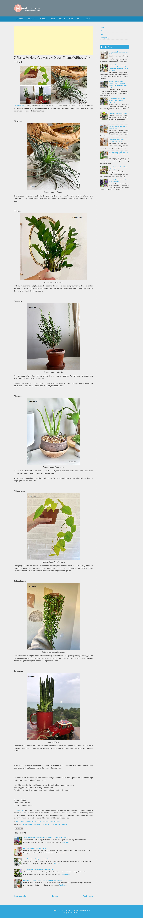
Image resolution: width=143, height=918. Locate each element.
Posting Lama (88, 896)
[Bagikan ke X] (20, 829)
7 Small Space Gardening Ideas (118, 113)
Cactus (18, 821)
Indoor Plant (53, 821)
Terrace (62, 19)
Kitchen (52, 19)
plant (58, 821)
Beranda (55, 896)
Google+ (47, 824)
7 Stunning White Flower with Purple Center (38, 870)
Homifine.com (19, 106)
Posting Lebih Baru (20, 896)
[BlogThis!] (18, 829)
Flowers (27, 821)
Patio (78, 19)
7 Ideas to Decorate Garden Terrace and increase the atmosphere (117, 100)
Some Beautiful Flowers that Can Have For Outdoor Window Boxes (46, 837)
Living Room (20, 19)
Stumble (57, 824)
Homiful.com (86, 910)
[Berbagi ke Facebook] (22, 829)
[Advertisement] (53, 40)
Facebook (28, 824)
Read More (66, 842)
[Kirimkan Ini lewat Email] (16, 829)
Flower (22, 821)
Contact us (104, 31)
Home (102, 27)
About (102, 34)
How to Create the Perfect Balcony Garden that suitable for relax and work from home (119, 154)
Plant (71, 19)
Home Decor (38, 821)
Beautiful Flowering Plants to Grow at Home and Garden (42, 880)
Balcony (87, 19)
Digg (65, 824)
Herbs (32, 821)
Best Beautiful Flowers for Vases (34, 848)
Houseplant (45, 821)
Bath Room (42, 19)
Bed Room (31, 19)
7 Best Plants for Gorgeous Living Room (37, 859)
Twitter (38, 824)
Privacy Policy (105, 38)
